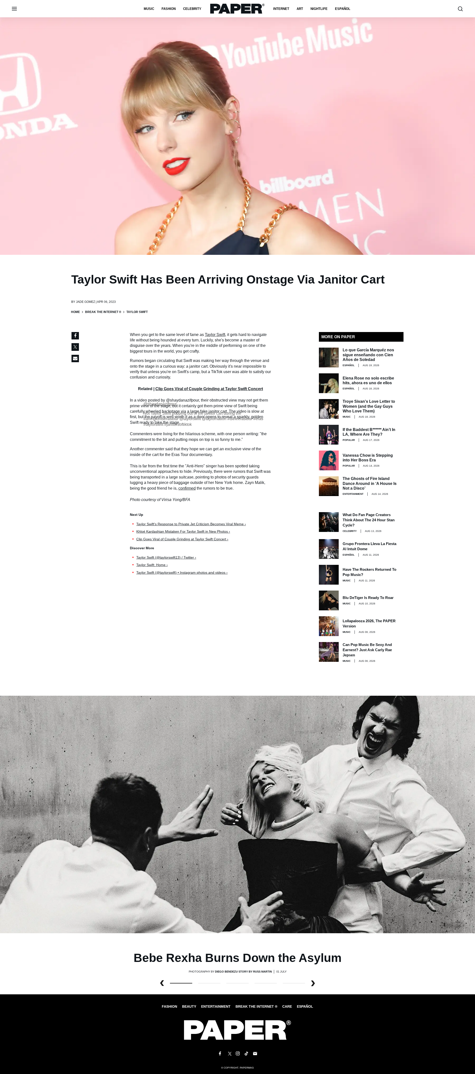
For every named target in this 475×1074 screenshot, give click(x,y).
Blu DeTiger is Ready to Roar (368, 598)
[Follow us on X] (229, 1054)
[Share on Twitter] (75, 347)
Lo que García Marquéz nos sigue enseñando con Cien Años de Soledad (368, 354)
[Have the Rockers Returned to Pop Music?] (329, 575)
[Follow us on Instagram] (237, 1054)
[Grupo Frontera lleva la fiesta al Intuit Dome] (329, 549)
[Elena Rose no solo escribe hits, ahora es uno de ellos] (329, 383)
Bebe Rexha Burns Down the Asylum (238, 957)
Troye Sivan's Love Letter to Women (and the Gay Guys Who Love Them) (369, 406)
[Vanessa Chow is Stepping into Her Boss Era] (329, 460)
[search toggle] (460, 8)
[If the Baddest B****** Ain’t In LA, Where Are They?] (329, 435)
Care (287, 1006)
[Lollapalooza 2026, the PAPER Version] (329, 626)
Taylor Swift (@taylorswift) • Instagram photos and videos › (182, 572)
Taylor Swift (215, 335)
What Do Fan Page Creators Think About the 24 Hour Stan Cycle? (369, 520)
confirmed (187, 488)
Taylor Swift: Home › (152, 565)
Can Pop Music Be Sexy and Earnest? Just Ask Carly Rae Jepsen (367, 650)
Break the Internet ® (103, 312)
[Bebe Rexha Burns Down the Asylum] (237, 814)
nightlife (319, 9)
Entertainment (353, 494)
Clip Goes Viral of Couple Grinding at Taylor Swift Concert (209, 389)
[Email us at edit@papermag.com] (255, 1054)
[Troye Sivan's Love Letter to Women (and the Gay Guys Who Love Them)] (329, 409)
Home (75, 312)
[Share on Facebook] (75, 335)
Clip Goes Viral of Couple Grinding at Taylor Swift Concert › (182, 539)
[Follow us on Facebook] (220, 1054)
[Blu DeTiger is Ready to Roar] (329, 600)
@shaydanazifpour (160, 404)
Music (149, 9)
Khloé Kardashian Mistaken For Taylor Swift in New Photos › (183, 531)
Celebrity (192, 9)
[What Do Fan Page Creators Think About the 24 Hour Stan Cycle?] (329, 522)
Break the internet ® (256, 1006)
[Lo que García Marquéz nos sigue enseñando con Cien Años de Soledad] (329, 357)
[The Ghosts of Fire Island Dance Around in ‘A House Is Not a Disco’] (329, 486)
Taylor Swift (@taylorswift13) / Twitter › (166, 557)
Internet (281, 9)
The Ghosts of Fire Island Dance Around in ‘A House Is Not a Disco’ (370, 483)
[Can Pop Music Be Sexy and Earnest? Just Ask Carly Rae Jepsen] (329, 652)
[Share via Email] (75, 358)
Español (305, 1006)
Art (300, 9)
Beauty (189, 1006)
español (342, 9)
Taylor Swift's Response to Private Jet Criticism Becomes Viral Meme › (191, 524)
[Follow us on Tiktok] (246, 1054)
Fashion (169, 9)
